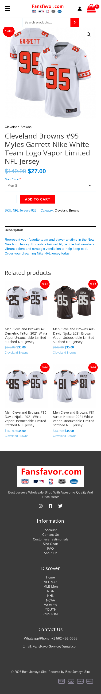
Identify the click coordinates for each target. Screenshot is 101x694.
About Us (50, 553)
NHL (50, 596)
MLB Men (50, 586)
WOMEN (50, 605)
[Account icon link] (80, 9)
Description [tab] (14, 230)
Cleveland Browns (18, 127)
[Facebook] (50, 506)
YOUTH (50, 609)
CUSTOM (50, 614)
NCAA (50, 600)
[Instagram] (41, 506)
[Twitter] (60, 506)
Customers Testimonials (50, 539)
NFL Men (50, 582)
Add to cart (37, 199)
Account (51, 530)
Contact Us (50, 534)
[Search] (74, 22)
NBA (50, 591)
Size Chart (50, 544)
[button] (89, 34)
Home (50, 577)
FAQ (50, 548)
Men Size (12, 179)
